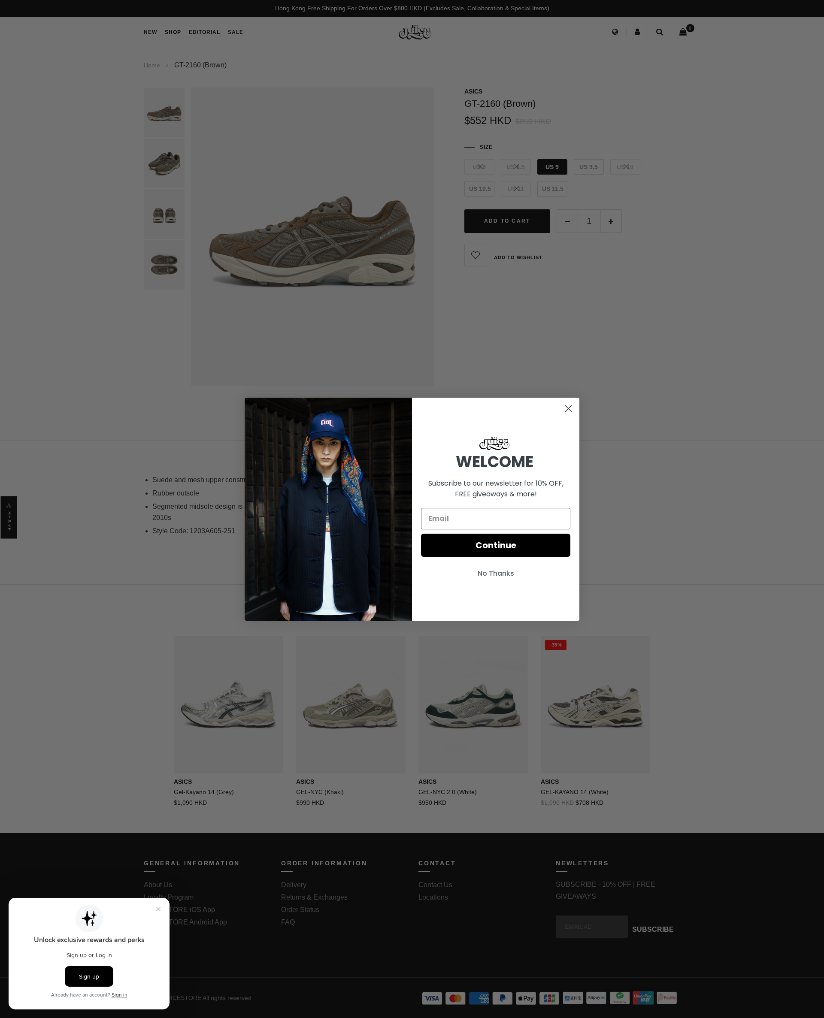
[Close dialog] (568, 408)
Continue (496, 545)
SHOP (173, 32)
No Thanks (496, 573)
